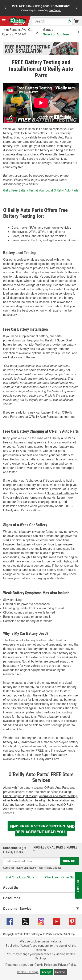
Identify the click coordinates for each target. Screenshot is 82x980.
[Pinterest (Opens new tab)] (72, 921)
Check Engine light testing (20, 796)
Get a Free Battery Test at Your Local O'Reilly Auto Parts (40, 190)
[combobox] (52, 21)
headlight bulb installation (52, 800)
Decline (60, 972)
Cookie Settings (27, 972)
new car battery (40, 412)
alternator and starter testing (58, 796)
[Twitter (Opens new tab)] (25, 921)
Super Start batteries (60, 493)
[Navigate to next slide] (76, 8)
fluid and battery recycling (20, 804)
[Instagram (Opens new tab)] (41, 921)
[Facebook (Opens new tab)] (10, 921)
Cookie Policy (43, 964)
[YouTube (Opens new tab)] (56, 921)
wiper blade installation (18, 800)
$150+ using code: (41, 8)
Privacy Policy (67, 964)
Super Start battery (54, 754)
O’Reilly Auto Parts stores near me (52, 416)
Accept (46, 972)
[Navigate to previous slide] (5, 8)
